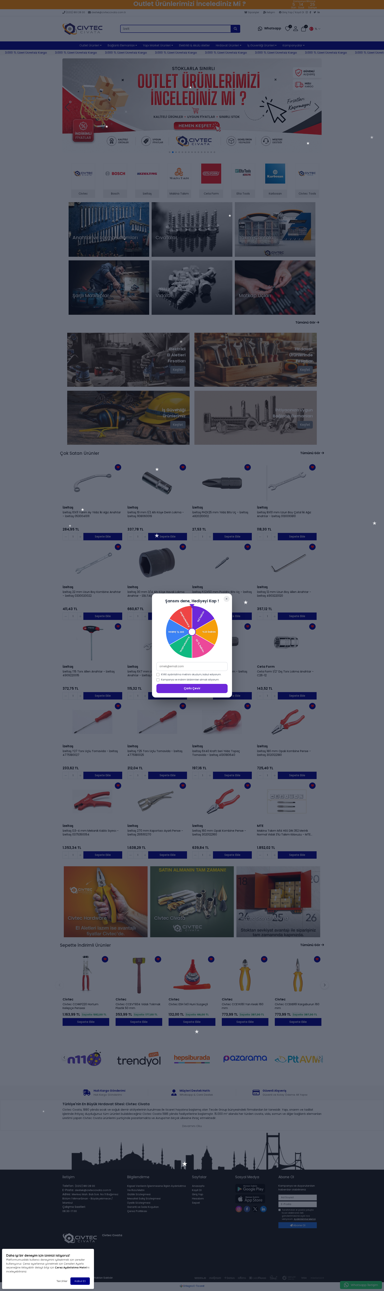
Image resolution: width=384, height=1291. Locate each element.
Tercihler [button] (61, 1281)
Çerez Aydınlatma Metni (71, 1267)
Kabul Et (80, 1281)
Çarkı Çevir (192, 688)
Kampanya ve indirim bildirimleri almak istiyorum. (190, 679)
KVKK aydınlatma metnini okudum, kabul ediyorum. (191, 674)
